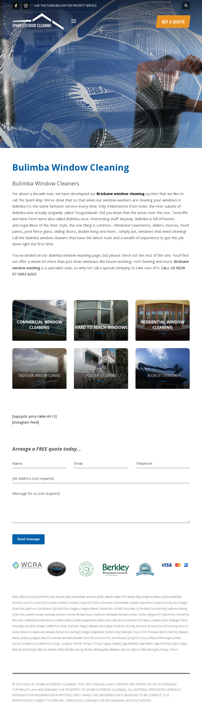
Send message (28, 539)
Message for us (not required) (36, 493)
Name (17, 463)
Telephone (143, 463)
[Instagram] (26, 5)
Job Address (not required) (33, 478)
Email (78, 463)
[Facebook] (16, 5)
